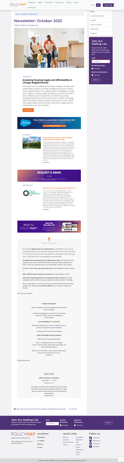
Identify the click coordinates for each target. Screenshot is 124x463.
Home (17, 14)
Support (93, 33)
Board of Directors (68, 442)
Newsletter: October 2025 (29, 14)
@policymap (96, 440)
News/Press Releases (39, 409)
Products (31, 2)
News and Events (26, 409)
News (18, 409)
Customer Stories (97, 16)
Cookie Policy (79, 449)
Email (96, 58)
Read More (28, 110)
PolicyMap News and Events (57, 409)
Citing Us (78, 445)
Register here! (49, 395)
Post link (74, 409)
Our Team (66, 440)
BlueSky (25, 288)
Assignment (79, 440)
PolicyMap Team (32, 25)
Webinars (94, 29)
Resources (59, 2)
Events (93, 20)
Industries (48, 2)
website (59, 286)
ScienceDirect (49, 318)
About (75, 2)
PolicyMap (96, 446)
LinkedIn (65, 286)
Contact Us (32, 7)
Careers (65, 445)
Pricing (68, 2)
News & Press (95, 25)
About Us (65, 437)
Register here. (56, 339)
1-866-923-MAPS (21, 438)
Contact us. (49, 355)
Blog (92, 12)
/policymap (96, 437)
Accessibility (79, 437)
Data (39, 2)
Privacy (78, 447)
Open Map (108, 5)
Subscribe (97, 68)
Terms (78, 454)
